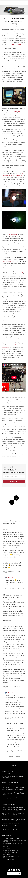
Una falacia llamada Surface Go (11, 838)
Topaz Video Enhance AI (8, 261)
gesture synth (6, 813)
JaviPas (10, 578)
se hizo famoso (13, 234)
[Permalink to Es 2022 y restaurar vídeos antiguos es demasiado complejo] (14, 10)
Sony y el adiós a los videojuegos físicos (13, 789)
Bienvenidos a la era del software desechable (14, 787)
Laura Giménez (7, 807)
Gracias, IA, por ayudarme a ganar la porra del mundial (14, 810)
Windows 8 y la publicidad (10, 852)
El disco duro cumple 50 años (10, 850)
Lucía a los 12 (7, 854)
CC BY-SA (14, 866)
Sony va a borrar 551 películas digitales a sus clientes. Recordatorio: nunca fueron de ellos (14, 793)
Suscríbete (14, 482)
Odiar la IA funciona (8, 773)
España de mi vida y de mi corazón (12, 782)
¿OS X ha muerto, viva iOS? (10, 859)
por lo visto (17, 110)
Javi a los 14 (6, 784)
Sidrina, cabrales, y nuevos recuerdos (12, 780)
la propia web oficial (15, 44)
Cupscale (23, 272)
